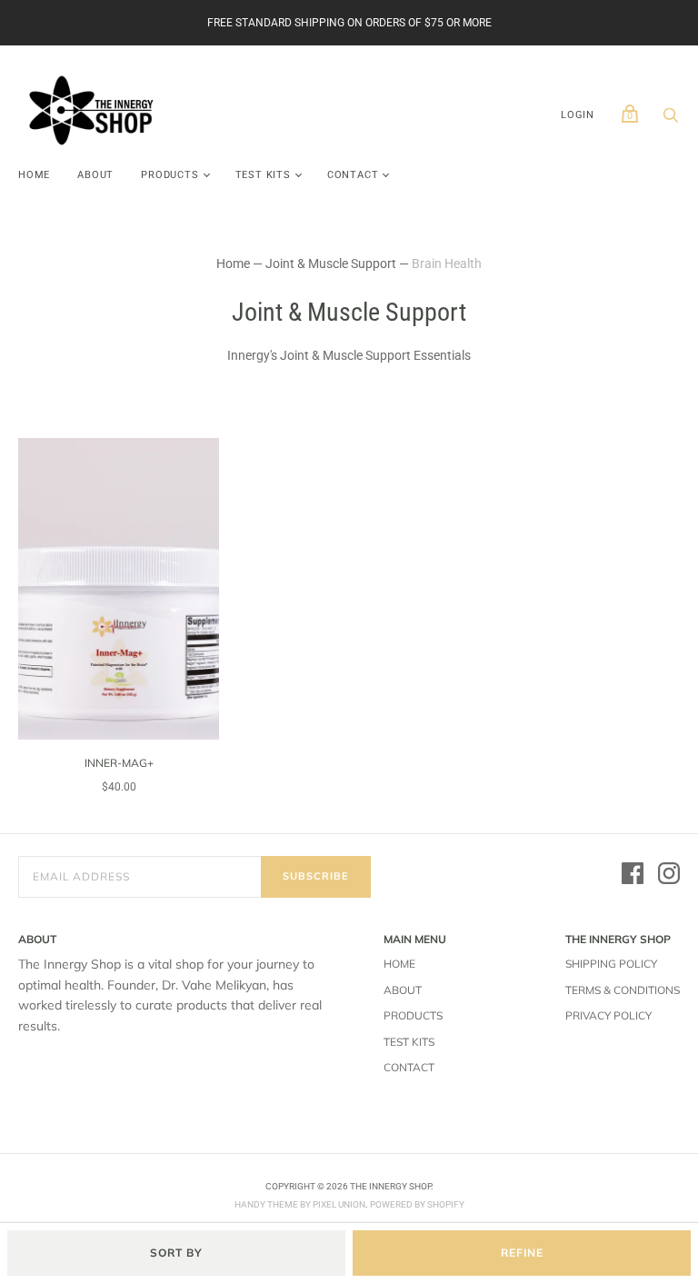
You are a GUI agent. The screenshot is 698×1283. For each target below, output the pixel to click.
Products (169, 175)
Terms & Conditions (622, 990)
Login (577, 115)
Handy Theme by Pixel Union (299, 1204)
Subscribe (316, 876)
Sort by (176, 1252)
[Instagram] (669, 876)
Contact (353, 175)
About (95, 175)
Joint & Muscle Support (330, 263)
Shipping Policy (611, 963)
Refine (522, 1252)
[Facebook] (632, 876)
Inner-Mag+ (119, 763)
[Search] (671, 120)
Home (34, 175)
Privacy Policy (608, 1015)
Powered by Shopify (417, 1204)
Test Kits (263, 175)
